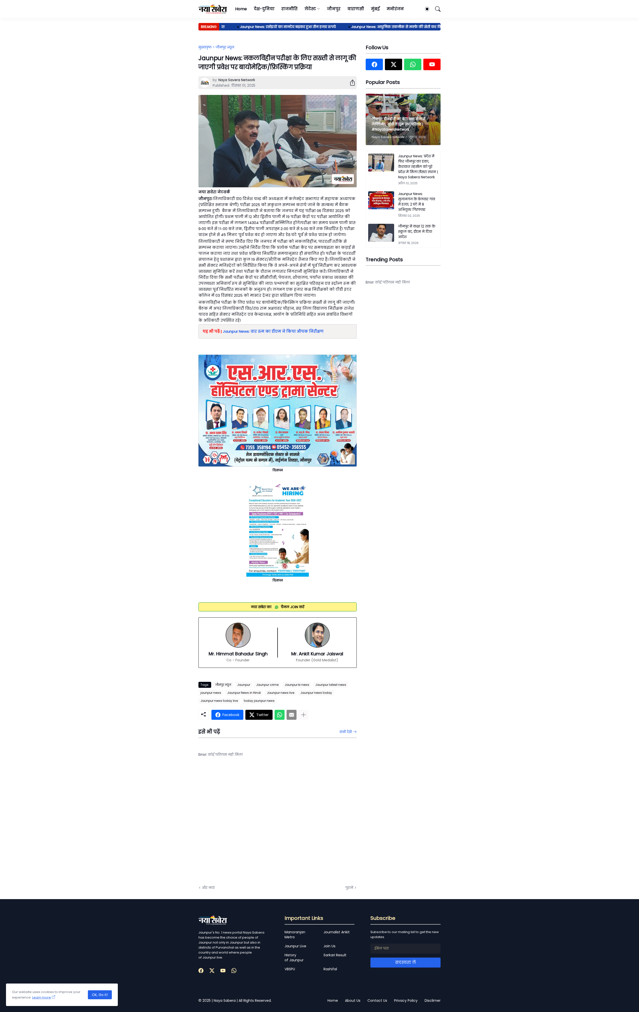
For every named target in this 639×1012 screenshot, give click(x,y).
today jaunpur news (259, 701)
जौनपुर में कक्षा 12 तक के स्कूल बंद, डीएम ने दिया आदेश (416, 231)
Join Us (329, 946)
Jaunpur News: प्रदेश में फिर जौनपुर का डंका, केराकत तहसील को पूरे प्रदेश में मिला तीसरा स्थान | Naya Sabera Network (418, 167)
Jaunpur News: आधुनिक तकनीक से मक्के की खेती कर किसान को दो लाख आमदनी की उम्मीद (402, 26)
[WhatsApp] (280, 715)
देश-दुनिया (264, 9)
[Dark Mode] (425, 9)
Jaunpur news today (316, 693)
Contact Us (377, 1000)
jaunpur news (210, 693)
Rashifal (330, 969)
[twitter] (393, 64)
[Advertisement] (248, 825)
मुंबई (375, 9)
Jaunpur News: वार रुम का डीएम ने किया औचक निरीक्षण (273, 331)
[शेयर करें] (350, 83)
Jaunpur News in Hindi (244, 693)
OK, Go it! (100, 994)
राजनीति (289, 9)
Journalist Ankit (336, 932)
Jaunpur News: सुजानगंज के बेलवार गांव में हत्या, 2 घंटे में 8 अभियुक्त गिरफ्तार (416, 201)
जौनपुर (333, 9)
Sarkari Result (334, 955)
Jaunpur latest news (330, 685)
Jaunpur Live (295, 946)
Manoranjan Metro (295, 935)
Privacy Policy (406, 1000)
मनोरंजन (395, 9)
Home (241, 9)
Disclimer (433, 1000)
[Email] (292, 715)
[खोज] (436, 9)
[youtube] (432, 64)
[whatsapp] (412, 64)
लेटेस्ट (310, 9)
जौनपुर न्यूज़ (225, 47)
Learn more (41, 997)
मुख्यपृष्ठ (205, 47)
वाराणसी (355, 9)
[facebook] (374, 64)
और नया (208, 887)
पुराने (349, 887)
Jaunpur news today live (219, 701)
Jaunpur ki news (297, 685)
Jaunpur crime (267, 685)
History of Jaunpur (294, 958)
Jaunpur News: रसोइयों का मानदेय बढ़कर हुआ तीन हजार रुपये (267, 26)
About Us (352, 1000)
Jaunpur (243, 685)
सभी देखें (345, 731)
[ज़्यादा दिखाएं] (304, 715)
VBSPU (290, 969)
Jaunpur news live (280, 693)
